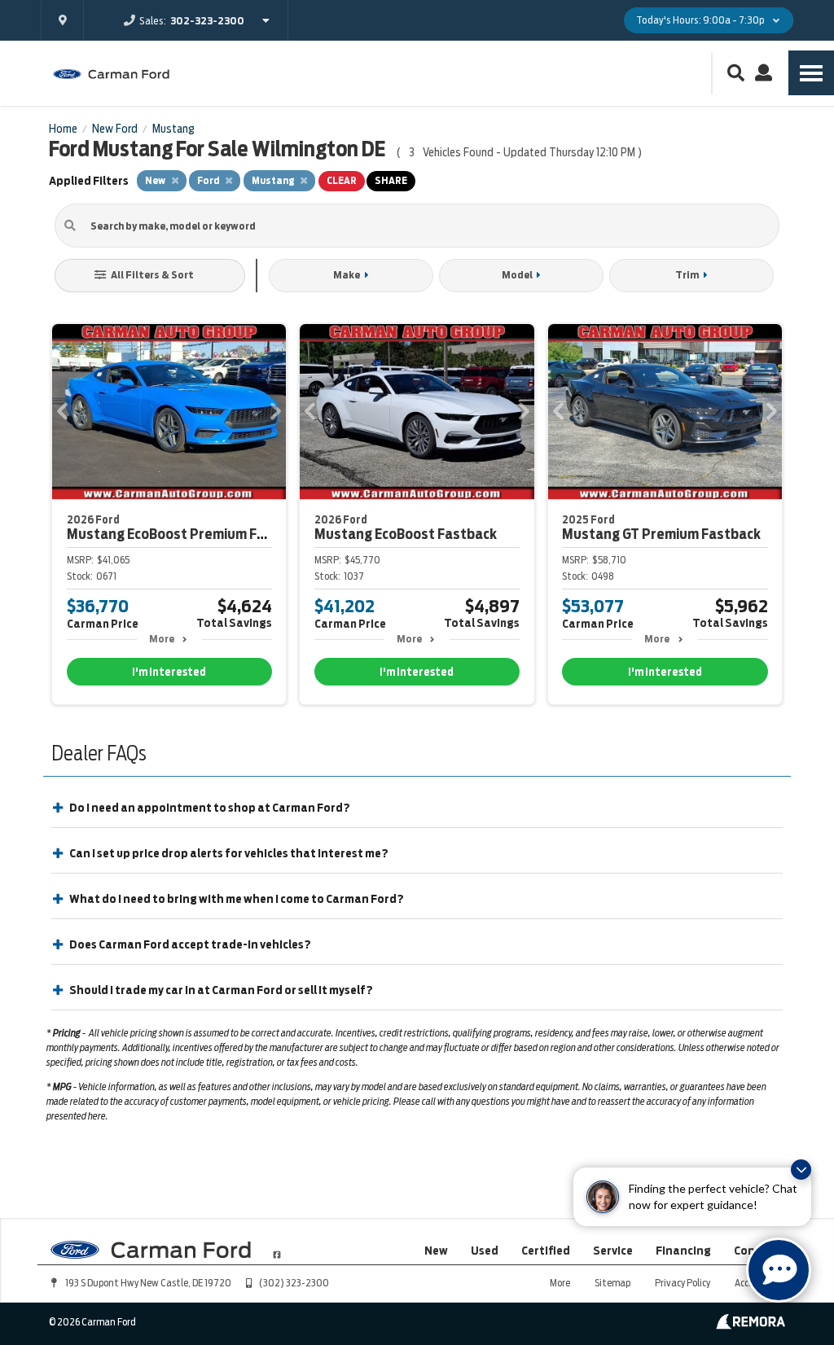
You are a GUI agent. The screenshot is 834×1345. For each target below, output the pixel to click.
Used (484, 1250)
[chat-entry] (778, 1270)
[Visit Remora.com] (750, 1325)
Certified (545, 1250)
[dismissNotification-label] (801, 1169)
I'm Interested (169, 672)
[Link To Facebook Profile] (277, 1248)
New (436, 1250)
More (161, 639)
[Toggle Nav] (811, 72)
